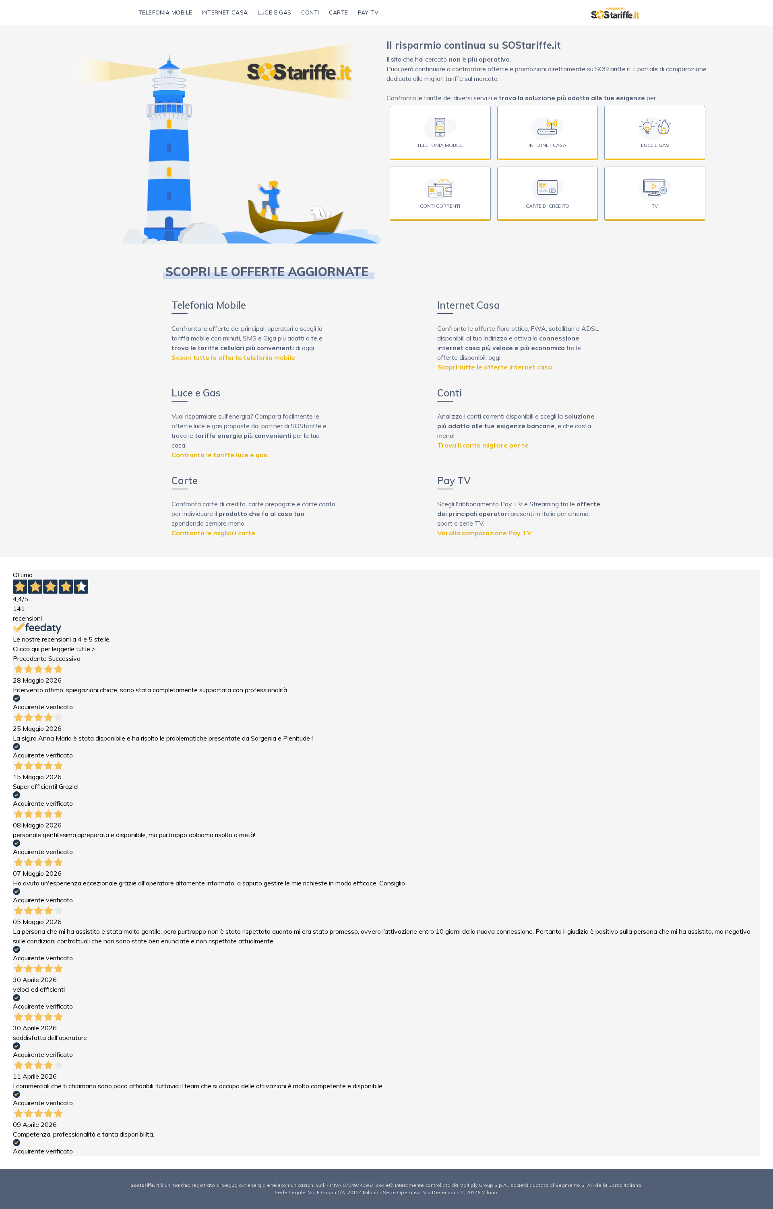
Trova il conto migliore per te (483, 445)
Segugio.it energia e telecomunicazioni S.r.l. (274, 1185)
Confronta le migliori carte (213, 533)
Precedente (30, 658)
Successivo (64, 658)
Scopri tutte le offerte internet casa (494, 367)
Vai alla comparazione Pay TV (484, 533)
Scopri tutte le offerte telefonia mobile (233, 357)
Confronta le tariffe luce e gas (219, 455)
